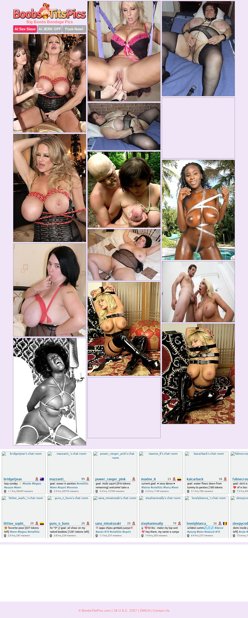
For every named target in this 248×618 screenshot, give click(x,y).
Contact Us (161, 610)
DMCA (145, 610)
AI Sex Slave (25, 29)
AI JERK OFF (50, 29)
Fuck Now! (74, 29)
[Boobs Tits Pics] (49, 11)
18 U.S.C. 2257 (125, 610)
